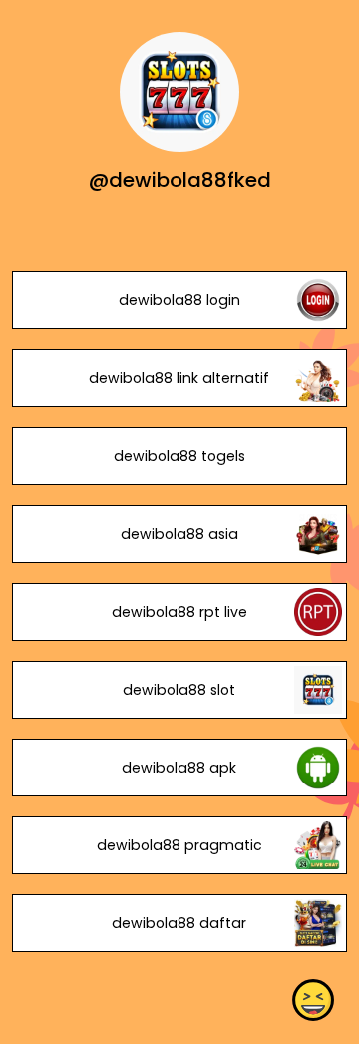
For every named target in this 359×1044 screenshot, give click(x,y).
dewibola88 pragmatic (179, 845)
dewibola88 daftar (179, 923)
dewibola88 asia (179, 534)
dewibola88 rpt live (179, 612)
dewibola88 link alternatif (179, 378)
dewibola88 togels (179, 456)
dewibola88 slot (179, 690)
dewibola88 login (179, 300)
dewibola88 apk (179, 768)
